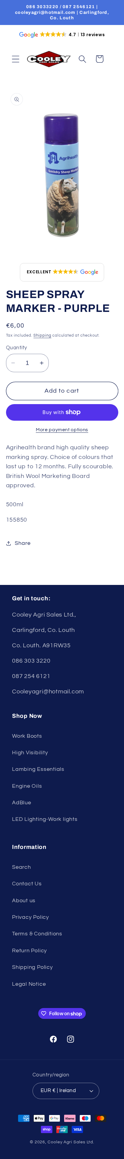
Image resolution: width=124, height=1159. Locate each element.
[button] (15, 59)
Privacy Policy (30, 917)
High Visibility (30, 752)
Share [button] (22, 543)
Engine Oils (27, 786)
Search (21, 867)
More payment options (62, 429)
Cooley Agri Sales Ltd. (71, 1142)
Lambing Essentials (38, 769)
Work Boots (27, 736)
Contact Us (27, 884)
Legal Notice (29, 984)
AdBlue (21, 803)
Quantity (16, 347)
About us (24, 900)
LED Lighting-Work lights (45, 819)
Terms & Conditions (37, 934)
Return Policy (29, 950)
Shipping (42, 335)
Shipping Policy (32, 967)
